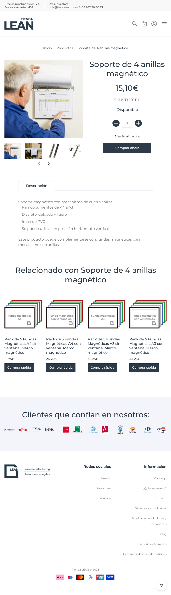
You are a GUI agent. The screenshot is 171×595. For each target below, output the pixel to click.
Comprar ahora (127, 148)
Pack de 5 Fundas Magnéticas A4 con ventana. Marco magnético (63, 346)
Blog (163, 534)
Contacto (160, 498)
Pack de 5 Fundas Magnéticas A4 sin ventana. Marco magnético (21, 346)
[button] (134, 23)
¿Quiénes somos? (155, 488)
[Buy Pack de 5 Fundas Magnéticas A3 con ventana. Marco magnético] (148, 314)
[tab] (36, 186)
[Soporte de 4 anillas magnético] (12, 151)
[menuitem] (134, 23)
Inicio (47, 48)
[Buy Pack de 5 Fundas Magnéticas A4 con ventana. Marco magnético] (64, 314)
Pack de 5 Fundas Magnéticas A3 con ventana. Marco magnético (146, 346)
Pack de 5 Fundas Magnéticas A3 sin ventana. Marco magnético (104, 346)
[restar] (116, 123)
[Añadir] (138, 123)
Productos (65, 48)
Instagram (104, 488)
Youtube (105, 498)
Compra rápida (19, 368)
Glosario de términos (153, 544)
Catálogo (160, 478)
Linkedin (105, 478)
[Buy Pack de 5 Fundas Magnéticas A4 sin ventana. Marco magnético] (23, 314)
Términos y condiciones (151, 508)
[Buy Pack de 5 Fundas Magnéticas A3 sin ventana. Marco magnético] (106, 314)
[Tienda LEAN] (18, 23)
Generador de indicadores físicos (145, 554)
